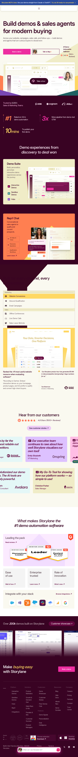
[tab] (39, 295)
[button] (39, 8)
